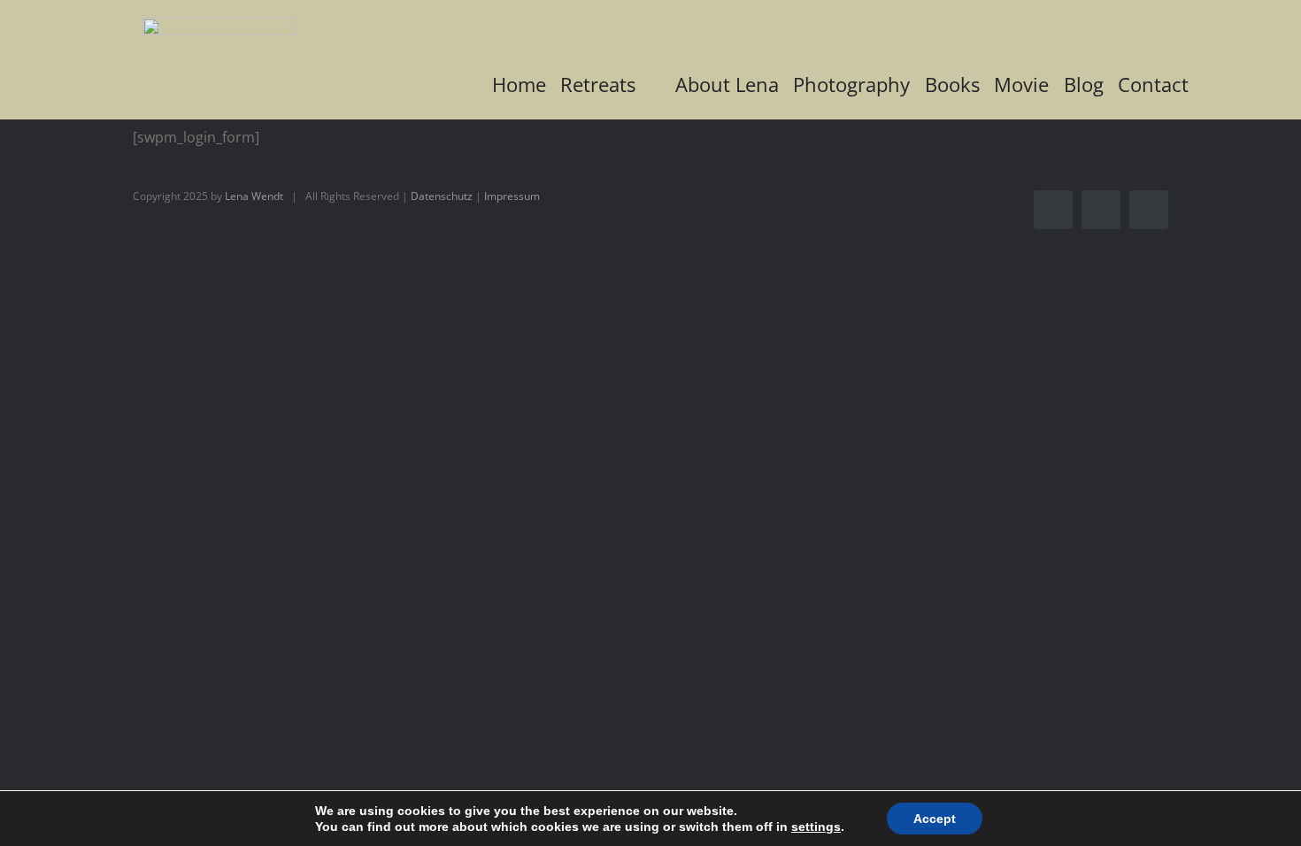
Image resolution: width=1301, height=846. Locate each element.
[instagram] (1101, 209)
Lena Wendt (254, 196)
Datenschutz (442, 196)
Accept (934, 818)
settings (816, 826)
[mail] (1148, 209)
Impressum (512, 196)
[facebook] (1053, 209)
